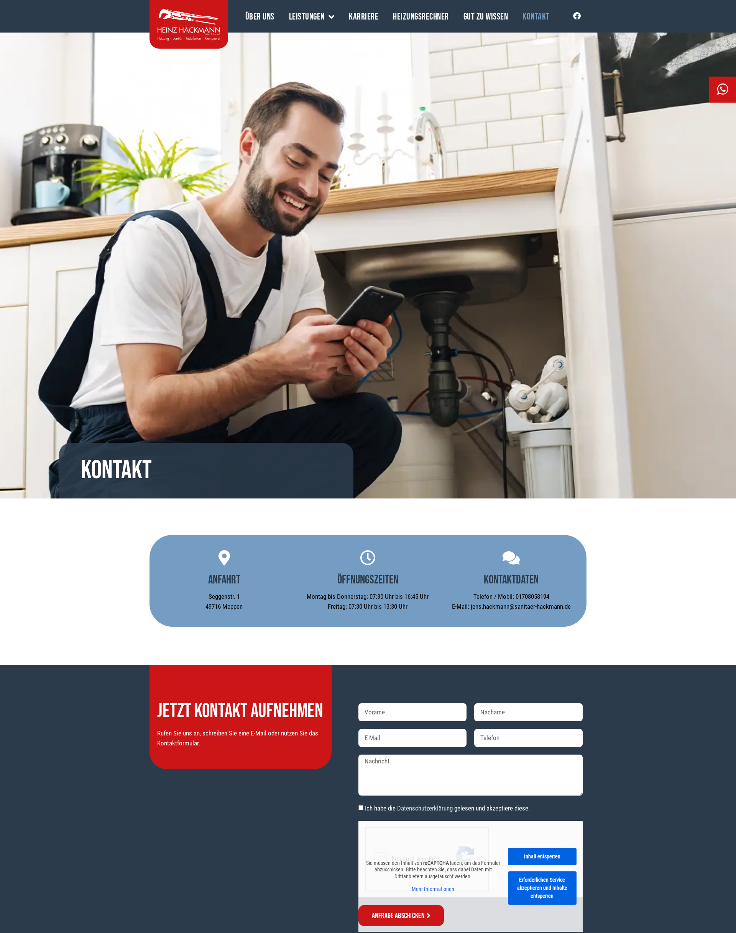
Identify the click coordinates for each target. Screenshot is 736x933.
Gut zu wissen (485, 17)
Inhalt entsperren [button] (542, 856)
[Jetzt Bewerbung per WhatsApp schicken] (702, 90)
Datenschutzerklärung (425, 808)
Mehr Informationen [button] (433, 889)
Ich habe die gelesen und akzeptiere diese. (447, 808)
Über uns (259, 17)
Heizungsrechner (421, 17)
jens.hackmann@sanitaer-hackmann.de (521, 606)
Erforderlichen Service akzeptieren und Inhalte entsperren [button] (542, 888)
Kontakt (536, 17)
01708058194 (532, 596)
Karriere (363, 17)
